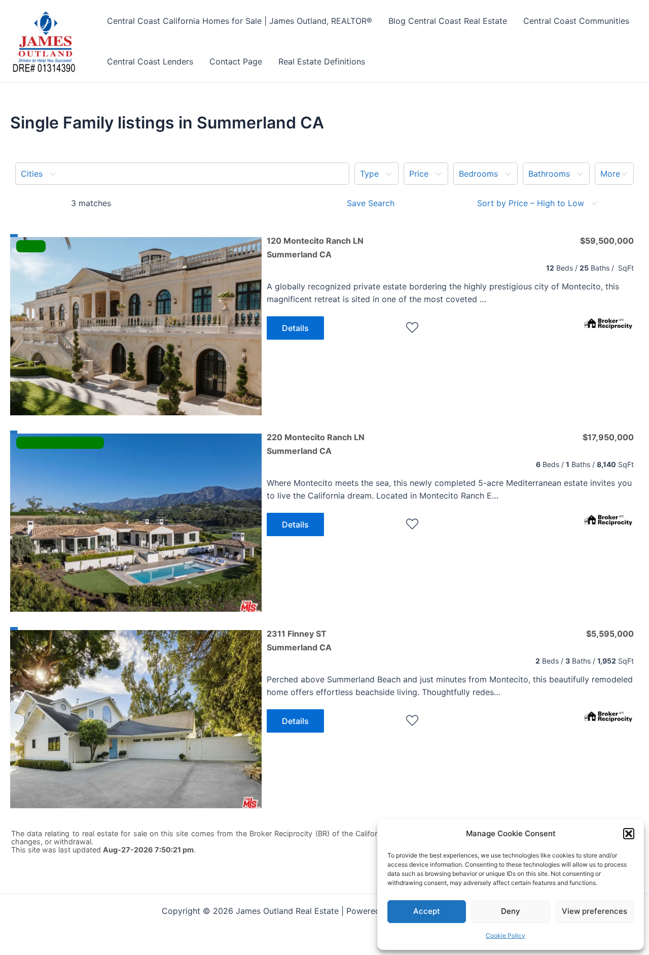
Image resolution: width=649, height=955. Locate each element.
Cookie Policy (505, 935)
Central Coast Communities (576, 21)
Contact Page (235, 61)
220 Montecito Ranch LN (316, 443)
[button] (629, 834)
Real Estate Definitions (321, 61)
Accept (426, 911)
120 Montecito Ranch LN (315, 247)
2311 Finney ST (299, 640)
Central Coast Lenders (150, 61)
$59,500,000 (607, 241)
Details (295, 328)
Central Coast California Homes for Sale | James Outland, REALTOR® (239, 21)
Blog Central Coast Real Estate (447, 21)
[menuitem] (182, 173)
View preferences (594, 911)
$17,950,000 (608, 437)
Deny (510, 911)
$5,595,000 (610, 634)
